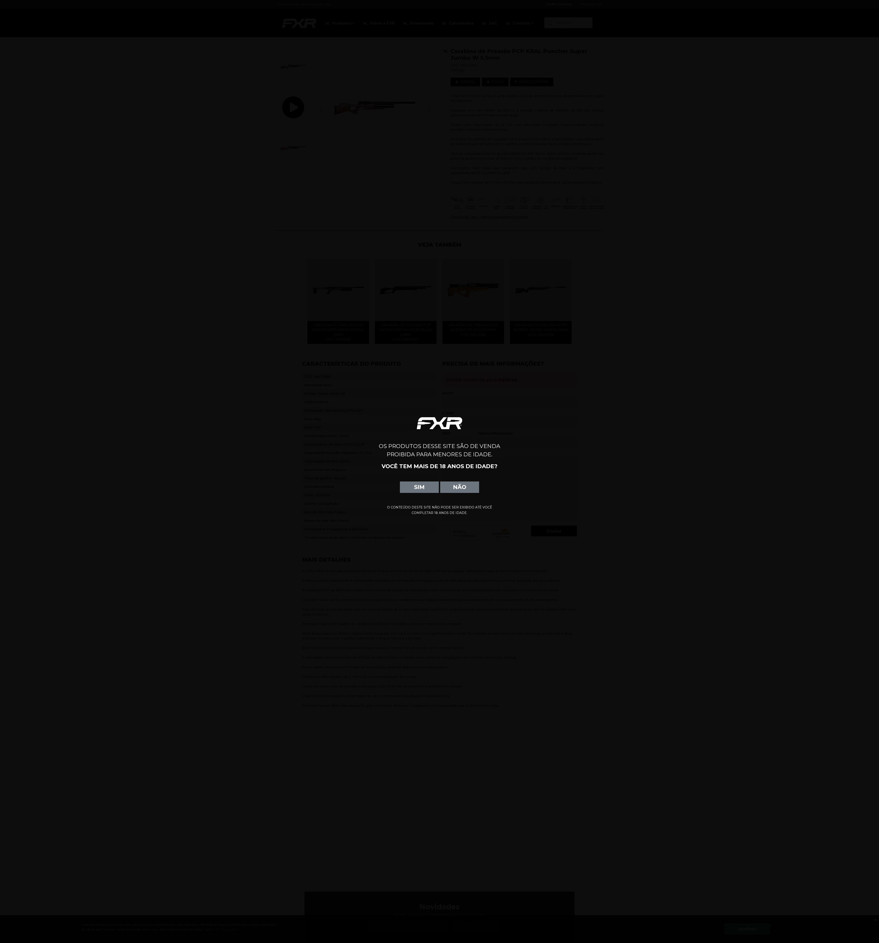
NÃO (459, 487)
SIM (419, 487)
